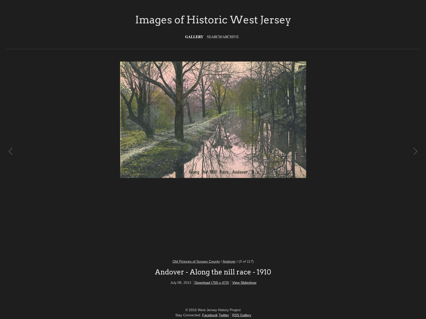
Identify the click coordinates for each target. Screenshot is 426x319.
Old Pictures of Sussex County (196, 261)
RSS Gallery (241, 315)
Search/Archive (223, 36)
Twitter (224, 315)
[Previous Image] (112, 157)
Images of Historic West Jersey (213, 20)
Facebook (210, 315)
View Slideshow (244, 283)
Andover (229, 261)
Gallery (194, 36)
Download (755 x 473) (212, 283)
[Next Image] (314, 157)
